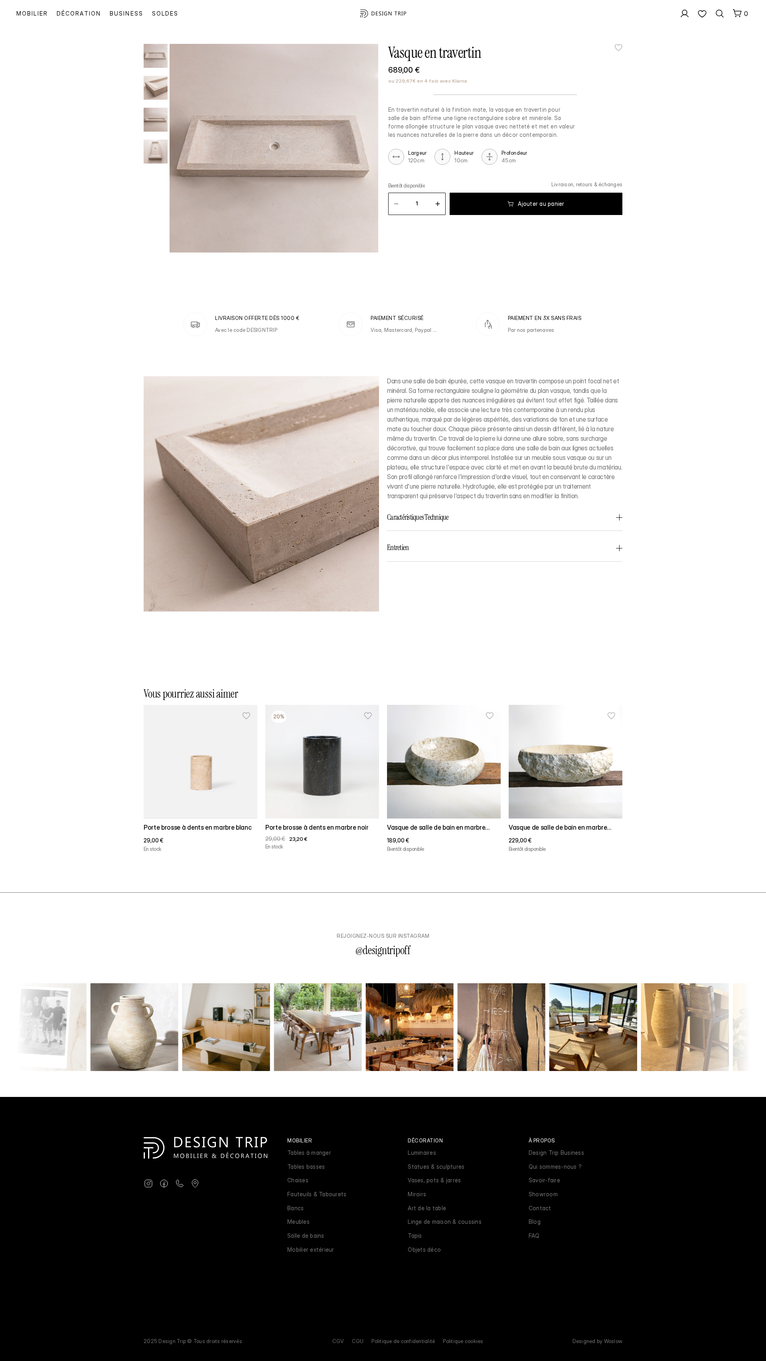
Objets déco (424, 1249)
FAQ (534, 1235)
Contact (540, 1208)
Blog (535, 1221)
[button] (396, 204)
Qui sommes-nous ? (555, 1166)
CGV (338, 1341)
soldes (165, 13)
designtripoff (387, 950)
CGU (358, 1341)
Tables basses (306, 1166)
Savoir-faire (544, 1180)
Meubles (298, 1221)
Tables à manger (309, 1152)
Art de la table (427, 1208)
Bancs (295, 1208)
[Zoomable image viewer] (274, 148)
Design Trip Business (556, 1152)
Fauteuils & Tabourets (316, 1194)
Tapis (415, 1235)
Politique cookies (463, 1341)
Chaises (297, 1180)
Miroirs (417, 1194)
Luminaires (422, 1152)
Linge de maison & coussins (445, 1221)
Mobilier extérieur (310, 1249)
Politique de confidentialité (403, 1341)
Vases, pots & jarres (434, 1180)
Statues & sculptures (436, 1166)
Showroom (543, 1194)
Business (126, 13)
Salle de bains (305, 1235)
